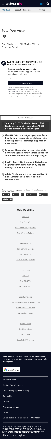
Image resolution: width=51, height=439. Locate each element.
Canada (15, 195)
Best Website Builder (25, 233)
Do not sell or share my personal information (21, 418)
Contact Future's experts (13, 385)
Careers (6, 412)
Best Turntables (25, 297)
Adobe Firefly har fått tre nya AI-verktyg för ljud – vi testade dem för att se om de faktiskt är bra (26, 177)
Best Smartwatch (26, 286)
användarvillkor (12, 89)
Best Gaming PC (25, 254)
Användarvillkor (9, 379)
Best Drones (26, 334)
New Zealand (31, 195)
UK (22, 195)
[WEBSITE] (4, 36)
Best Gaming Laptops (25, 249)
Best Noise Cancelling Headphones (25, 302)
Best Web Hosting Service (25, 227)
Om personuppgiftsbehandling (16, 390)
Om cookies (8, 396)
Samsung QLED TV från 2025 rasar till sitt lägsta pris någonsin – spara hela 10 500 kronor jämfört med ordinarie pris (25, 126)
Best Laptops (25, 243)
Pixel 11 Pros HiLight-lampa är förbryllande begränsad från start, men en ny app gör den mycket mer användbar (26, 165)
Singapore (43, 195)
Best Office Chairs (25, 313)
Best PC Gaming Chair (25, 260)
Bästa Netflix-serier (23, 10)
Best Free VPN (25, 222)
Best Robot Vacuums (25, 340)
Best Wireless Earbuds (25, 308)
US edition (21, 431)
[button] (3, 3)
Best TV (26, 275)
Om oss (6, 401)
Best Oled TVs (25, 281)
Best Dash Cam (25, 329)
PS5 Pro (41, 10)
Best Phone (25, 270)
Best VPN (25, 216)
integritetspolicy (13, 91)
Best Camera (25, 323)
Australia (6, 195)
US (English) (7, 199)
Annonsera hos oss (11, 407)
